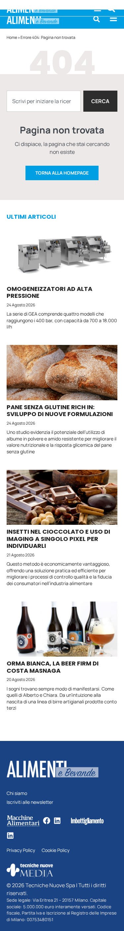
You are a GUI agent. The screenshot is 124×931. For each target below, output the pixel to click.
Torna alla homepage (62, 173)
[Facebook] (46, 820)
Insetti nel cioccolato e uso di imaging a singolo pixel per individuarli (58, 538)
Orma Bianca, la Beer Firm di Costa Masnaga (53, 667)
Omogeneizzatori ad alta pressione (49, 292)
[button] (96, 19)
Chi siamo (17, 793)
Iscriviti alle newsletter (30, 802)
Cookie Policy (55, 850)
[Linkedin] (57, 820)
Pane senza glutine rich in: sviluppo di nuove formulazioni (60, 410)
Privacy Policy (21, 850)
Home (12, 37)
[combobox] (44, 101)
